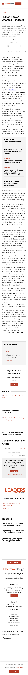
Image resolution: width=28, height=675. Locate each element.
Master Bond (6, 505)
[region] (14, 452)
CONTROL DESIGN (14, 620)
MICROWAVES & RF (14, 616)
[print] (25, 51)
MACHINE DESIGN (14, 618)
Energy (4, 12)
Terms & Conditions (14, 634)
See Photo (12, 90)
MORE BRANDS (14, 625)
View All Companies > (14, 512)
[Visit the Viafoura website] (22, 455)
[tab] (6, 448)
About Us (4, 631)
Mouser (4, 508)
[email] (19, 51)
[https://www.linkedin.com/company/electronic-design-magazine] (12, 609)
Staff (14, 40)
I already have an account (14, 474)
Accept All (14, 671)
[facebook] (8, 51)
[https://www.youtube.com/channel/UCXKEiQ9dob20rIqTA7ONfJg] (17, 609)
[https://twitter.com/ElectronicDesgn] (15, 609)
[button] (3, 4)
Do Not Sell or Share (18, 631)
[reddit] (17, 51)
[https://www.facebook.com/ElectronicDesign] (10, 609)
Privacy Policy (5, 634)
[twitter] (14, 51)
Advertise (9, 631)
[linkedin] (11, 51)
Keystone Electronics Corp (10, 503)
